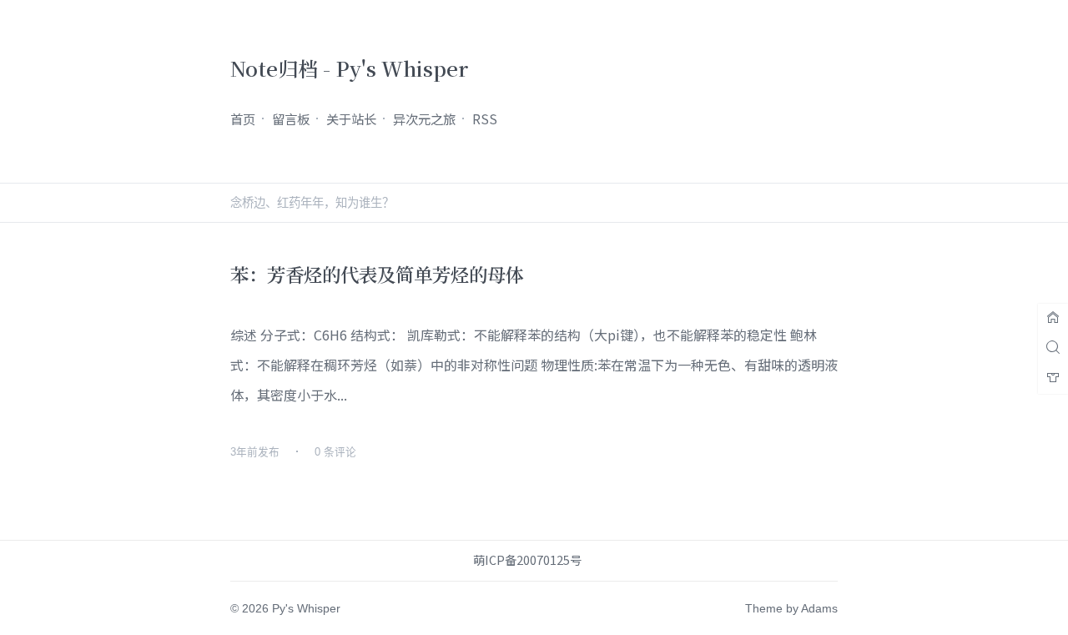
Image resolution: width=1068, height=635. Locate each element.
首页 (242, 118)
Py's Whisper (306, 608)
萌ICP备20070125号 (527, 559)
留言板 (291, 118)
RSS (484, 118)
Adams (819, 608)
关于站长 (351, 118)
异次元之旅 (424, 118)
